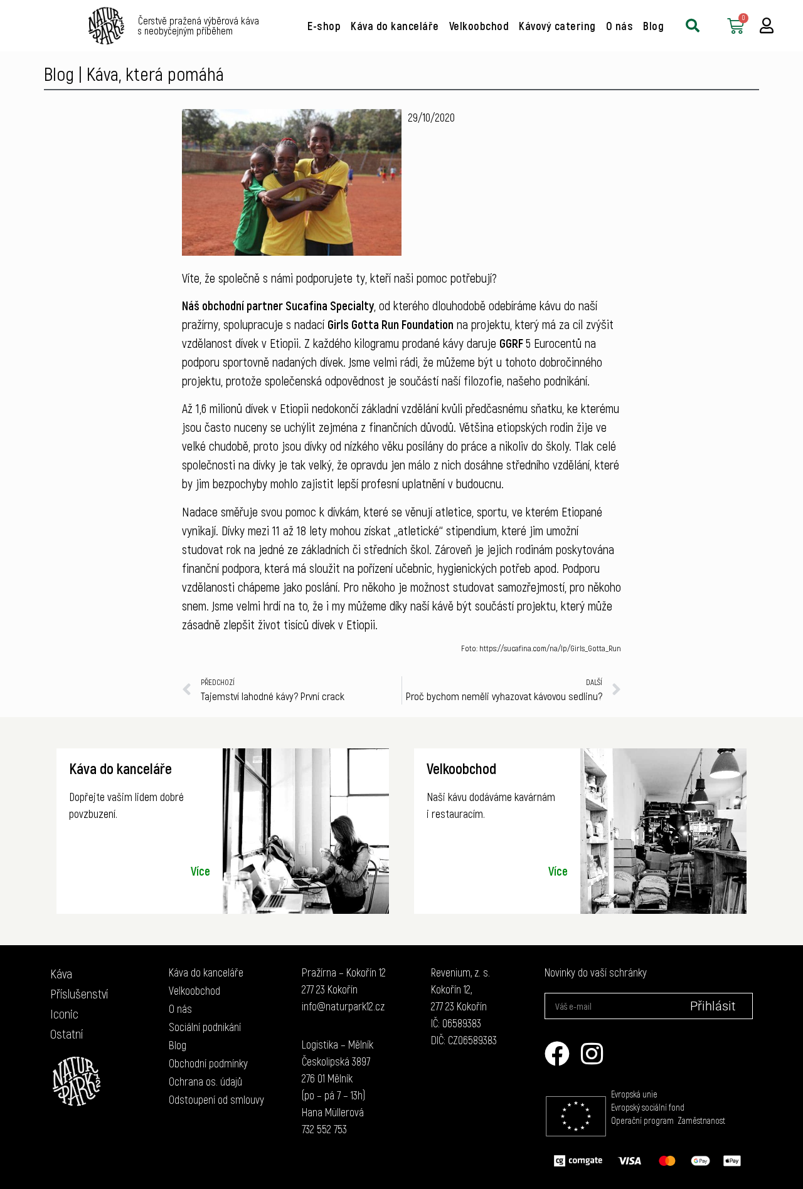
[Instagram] (592, 1053)
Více (200, 870)
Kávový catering (557, 26)
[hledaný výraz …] (692, 25)
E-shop (324, 26)
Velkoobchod (479, 26)
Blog (653, 26)
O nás (620, 26)
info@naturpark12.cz (343, 1006)
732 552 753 (324, 1129)
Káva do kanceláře (395, 26)
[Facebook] (557, 1053)
